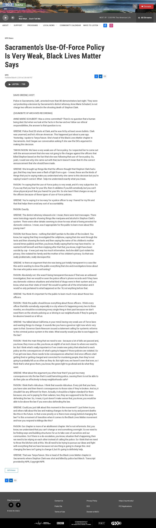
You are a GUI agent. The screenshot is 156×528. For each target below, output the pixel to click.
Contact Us (59, 501)
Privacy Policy (92, 501)
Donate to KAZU (93, 512)
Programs (33, 25)
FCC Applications (125, 506)
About (5, 25)
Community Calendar (70, 25)
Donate (147, 6)
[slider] (16, 17)
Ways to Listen (90, 25)
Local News (49, 25)
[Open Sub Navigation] (10, 25)
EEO (88, 506)
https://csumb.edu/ (126, 501)
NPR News (9, 38)
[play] (5, 17)
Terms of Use (60, 512)
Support (18, 25)
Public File (58, 506)
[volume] (13, 17)
